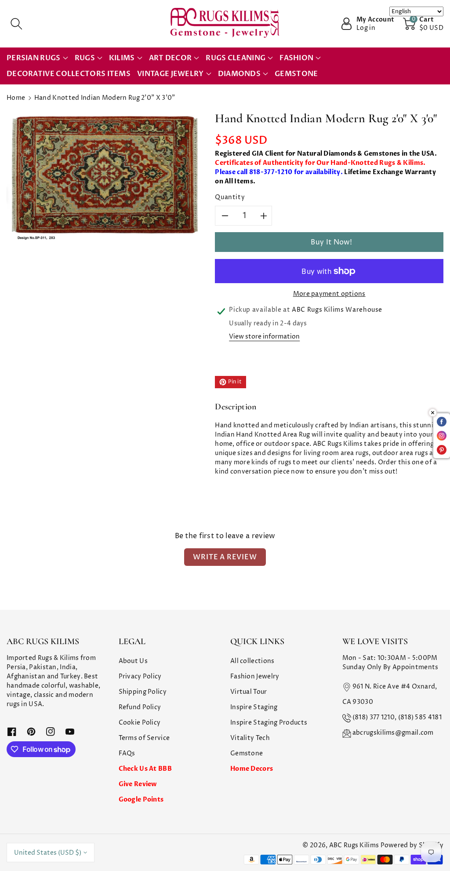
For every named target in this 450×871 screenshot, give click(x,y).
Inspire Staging (254, 707)
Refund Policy (140, 707)
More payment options (329, 294)
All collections (252, 661)
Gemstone (246, 753)
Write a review (225, 557)
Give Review (138, 784)
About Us (133, 661)
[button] (16, 23)
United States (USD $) (47, 853)
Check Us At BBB (145, 769)
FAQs (127, 753)
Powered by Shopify (412, 845)
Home (16, 98)
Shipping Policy (143, 692)
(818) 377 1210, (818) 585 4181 (397, 717)
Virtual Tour (248, 692)
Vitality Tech (250, 738)
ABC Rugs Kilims (354, 845)
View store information (264, 336)
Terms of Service (144, 738)
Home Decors (251, 769)
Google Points (141, 799)
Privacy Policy (140, 676)
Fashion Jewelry (254, 676)
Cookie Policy (140, 722)
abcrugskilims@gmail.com (393, 733)
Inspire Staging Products (268, 722)
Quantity (230, 197)
